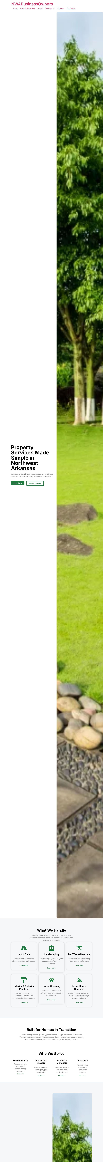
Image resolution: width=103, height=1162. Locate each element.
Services (48, 8)
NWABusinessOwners (32, 4)
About (40, 8)
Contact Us (71, 8)
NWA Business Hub (27, 8)
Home (15, 8)
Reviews (61, 8)
